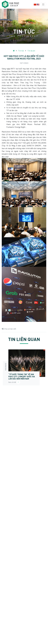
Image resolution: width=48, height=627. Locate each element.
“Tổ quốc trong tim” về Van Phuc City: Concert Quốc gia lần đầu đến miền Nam (21, 376)
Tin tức (21, 50)
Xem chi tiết (12, 382)
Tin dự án (31, 50)
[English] (38, 4)
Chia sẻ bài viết (9, 329)
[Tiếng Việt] (35, 4)
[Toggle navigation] (43, 4)
